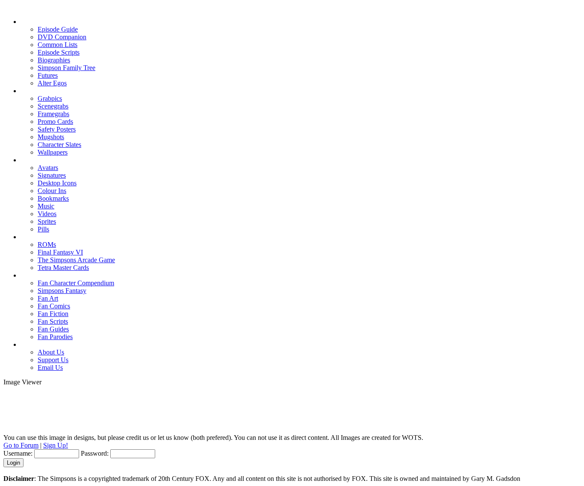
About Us (51, 352)
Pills (43, 229)
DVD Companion (62, 37)
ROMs (47, 244)
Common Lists (57, 44)
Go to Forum (20, 445)
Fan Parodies (55, 336)
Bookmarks (53, 198)
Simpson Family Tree (66, 67)
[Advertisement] (292, 405)
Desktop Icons (57, 183)
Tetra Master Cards (63, 267)
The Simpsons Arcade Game (76, 259)
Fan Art (48, 298)
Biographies (54, 60)
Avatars (48, 167)
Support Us (53, 359)
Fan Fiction (53, 313)
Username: (17, 453)
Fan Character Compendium (76, 283)
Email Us (50, 367)
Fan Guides (53, 329)
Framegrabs (53, 113)
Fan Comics (54, 306)
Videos (47, 213)
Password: (95, 453)
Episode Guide (58, 29)
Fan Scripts (53, 321)
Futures (48, 75)
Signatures (52, 175)
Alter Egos (52, 83)
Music (46, 206)
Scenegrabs (53, 106)
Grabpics (50, 98)
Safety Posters (57, 129)
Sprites (47, 221)
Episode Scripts (59, 52)
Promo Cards (55, 121)
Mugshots (51, 137)
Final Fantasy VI (60, 252)
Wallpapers (53, 152)
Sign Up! (55, 445)
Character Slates (59, 144)
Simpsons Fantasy (62, 290)
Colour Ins (52, 190)
